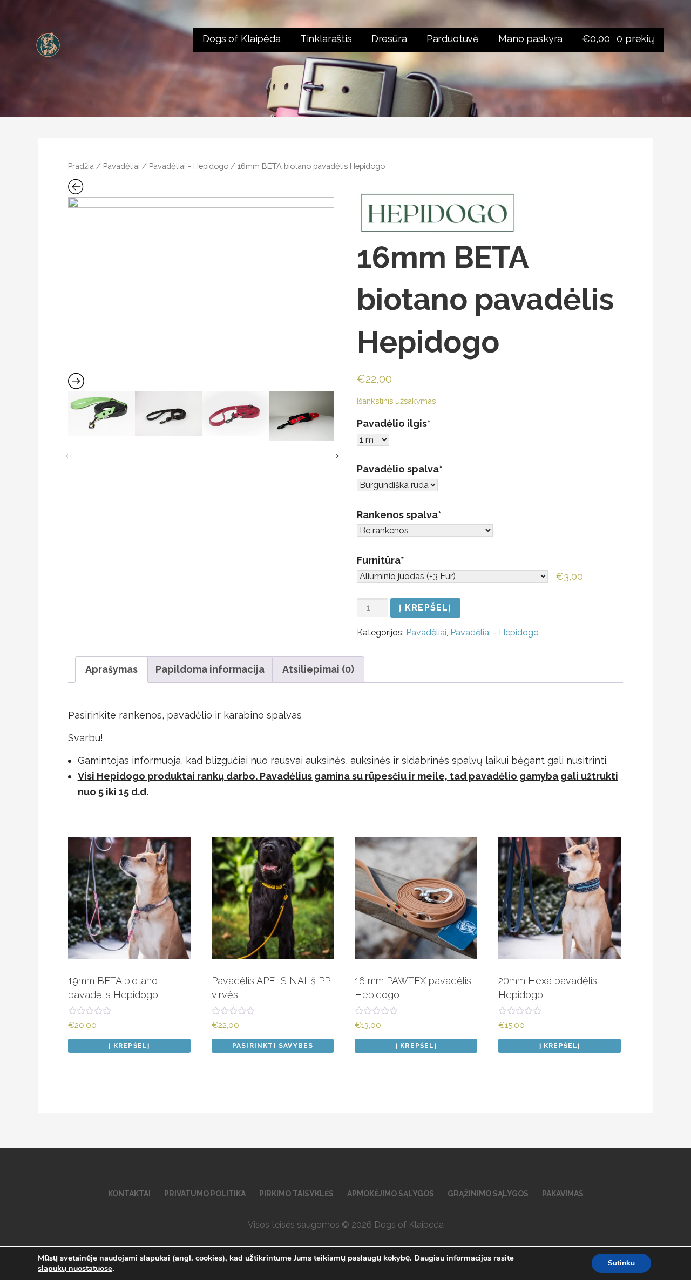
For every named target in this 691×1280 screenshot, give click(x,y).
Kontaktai (129, 1193)
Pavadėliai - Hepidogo (188, 166)
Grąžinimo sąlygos (488, 1193)
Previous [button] (67, 450)
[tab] (111, 669)
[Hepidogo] (438, 212)
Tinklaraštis (326, 38)
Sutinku (621, 1263)
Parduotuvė (452, 38)
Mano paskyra (530, 38)
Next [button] (331, 450)
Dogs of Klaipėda (241, 38)
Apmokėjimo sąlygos (390, 1193)
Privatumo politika (205, 1193)
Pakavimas (563, 1193)
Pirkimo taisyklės (296, 1193)
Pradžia (81, 166)
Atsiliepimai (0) (318, 669)
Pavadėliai (121, 166)
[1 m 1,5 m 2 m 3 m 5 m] (373, 440)
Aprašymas (111, 669)
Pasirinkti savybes (273, 1045)
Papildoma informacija (210, 669)
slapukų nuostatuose (75, 1268)
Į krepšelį (425, 607)
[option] (201, 286)
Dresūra (389, 38)
